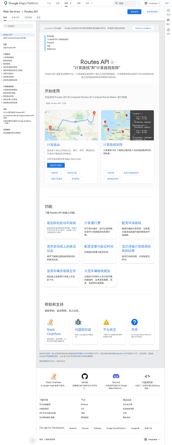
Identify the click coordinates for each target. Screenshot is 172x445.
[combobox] (127, 3)
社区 (87, 3)
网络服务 (85, 417)
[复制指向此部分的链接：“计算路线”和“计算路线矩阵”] (123, 68)
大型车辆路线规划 (97, 271)
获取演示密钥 (56, 165)
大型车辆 (28, 17)
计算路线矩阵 (113, 145)
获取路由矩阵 (113, 179)
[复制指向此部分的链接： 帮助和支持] (67, 304)
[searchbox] (18, 26)
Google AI (135, 428)
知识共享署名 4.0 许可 (81, 354)
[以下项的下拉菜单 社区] (92, 3)
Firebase (97, 428)
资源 (38, 17)
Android (84, 404)
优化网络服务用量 (46, 417)
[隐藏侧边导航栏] (32, 440)
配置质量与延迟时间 (98, 246)
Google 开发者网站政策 (48, 356)
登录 (167, 3)
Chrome (85, 428)
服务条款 (126, 417)
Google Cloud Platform (116, 428)
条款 (41, 439)
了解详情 (54, 173)
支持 (134, 330)
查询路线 (75, 179)
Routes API (31, 11)
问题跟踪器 (83, 330)
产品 (49, 3)
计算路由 (53, 145)
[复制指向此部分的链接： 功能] (56, 206)
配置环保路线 (131, 223)
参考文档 (15, 17)
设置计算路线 (56, 179)
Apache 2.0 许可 (122, 354)
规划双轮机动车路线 (61, 223)
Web (83, 413)
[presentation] (99, 91)
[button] (17, 64)
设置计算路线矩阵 (131, 173)
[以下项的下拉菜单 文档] (71, 3)
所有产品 (148, 428)
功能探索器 (44, 409)
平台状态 (109, 330)
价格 (58, 3)
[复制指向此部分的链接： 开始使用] (63, 91)
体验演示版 (72, 173)
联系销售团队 (152, 12)
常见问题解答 (45, 404)
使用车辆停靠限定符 (61, 271)
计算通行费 (92, 223)
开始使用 (134, 12)
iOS (82, 409)
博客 (79, 3)
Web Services (11, 11)
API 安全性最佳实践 (47, 413)
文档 (66, 3)
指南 (5, 17)
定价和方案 (127, 404)
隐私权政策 (50, 439)
